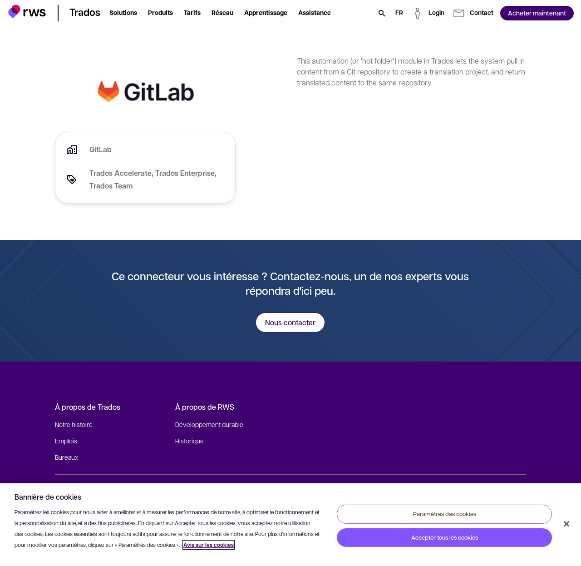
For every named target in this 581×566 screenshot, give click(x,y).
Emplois (66, 441)
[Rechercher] (382, 13)
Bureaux (66, 457)
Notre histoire (74, 424)
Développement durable (209, 424)
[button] (27, 12)
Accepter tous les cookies (444, 537)
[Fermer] (566, 524)
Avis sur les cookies (208, 545)
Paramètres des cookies (444, 514)
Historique (189, 441)
